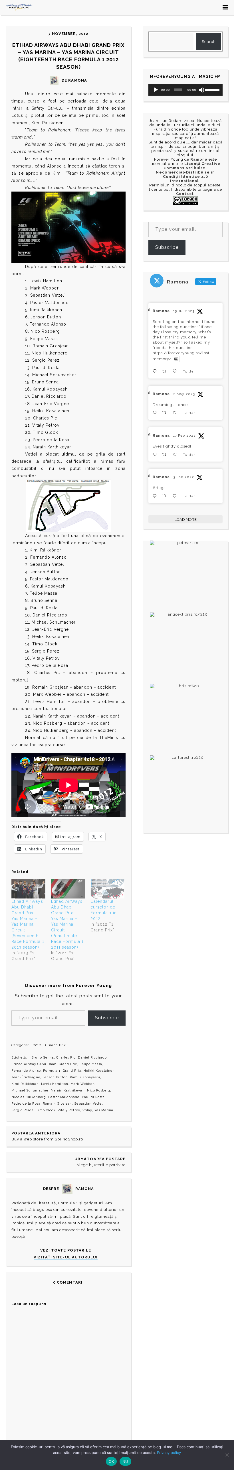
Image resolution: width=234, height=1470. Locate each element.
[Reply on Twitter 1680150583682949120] (156, 371)
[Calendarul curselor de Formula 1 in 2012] (107, 888)
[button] (68, 227)
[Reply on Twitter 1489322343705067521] (156, 496)
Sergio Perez (22, 1110)
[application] (185, 90)
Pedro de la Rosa (26, 1104)
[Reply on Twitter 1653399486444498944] (156, 413)
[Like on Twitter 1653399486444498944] (176, 413)
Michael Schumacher (30, 1090)
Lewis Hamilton (54, 1084)
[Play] (156, 90)
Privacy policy (169, 1452)
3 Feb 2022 (183, 477)
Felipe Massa (91, 1064)
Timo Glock (45, 1110)
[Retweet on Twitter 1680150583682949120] (166, 371)
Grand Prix (72, 1071)
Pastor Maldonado (64, 1097)
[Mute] (201, 90)
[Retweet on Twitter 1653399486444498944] (166, 413)
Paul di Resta (93, 1097)
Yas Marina (103, 1110)
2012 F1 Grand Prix (49, 1045)
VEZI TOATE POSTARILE (65, 1250)
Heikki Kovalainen (99, 1071)
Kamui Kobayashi (85, 1077)
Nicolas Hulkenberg (28, 1097)
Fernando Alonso (26, 1071)
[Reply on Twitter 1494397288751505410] (156, 455)
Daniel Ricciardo (92, 1057)
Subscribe (107, 1017)
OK (111, 1461)
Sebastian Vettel (88, 1104)
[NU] (227, 1455)
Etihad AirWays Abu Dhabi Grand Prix (44, 1064)
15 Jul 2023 (183, 311)
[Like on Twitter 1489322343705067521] (176, 496)
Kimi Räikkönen (25, 1084)
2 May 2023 (184, 394)
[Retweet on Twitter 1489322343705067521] (166, 496)
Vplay (87, 1110)
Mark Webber (82, 1084)
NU (125, 1461)
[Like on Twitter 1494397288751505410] (176, 455)
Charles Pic (66, 1057)
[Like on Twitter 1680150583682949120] (176, 371)
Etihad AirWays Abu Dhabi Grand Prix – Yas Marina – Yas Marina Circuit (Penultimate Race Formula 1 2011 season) (67, 924)
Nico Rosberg (98, 1090)
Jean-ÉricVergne (25, 1077)
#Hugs (159, 488)
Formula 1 (51, 1071)
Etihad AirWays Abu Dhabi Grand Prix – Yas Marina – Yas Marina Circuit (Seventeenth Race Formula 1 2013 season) (27, 924)
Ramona (161, 311)
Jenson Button (55, 1077)
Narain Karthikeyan (68, 1090)
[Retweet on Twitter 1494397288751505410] (166, 455)
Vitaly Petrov (69, 1110)
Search (208, 42)
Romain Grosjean (57, 1104)
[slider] (212, 89)
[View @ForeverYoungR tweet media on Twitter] (176, 359)
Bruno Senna (42, 1057)
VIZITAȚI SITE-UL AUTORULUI (66, 1257)
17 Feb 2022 (184, 435)
